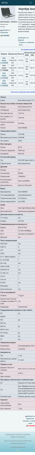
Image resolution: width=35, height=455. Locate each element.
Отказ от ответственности (13, 440)
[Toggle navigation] (30, 3)
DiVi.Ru (5, 3)
